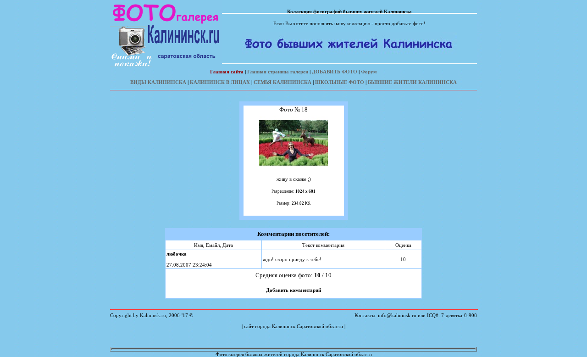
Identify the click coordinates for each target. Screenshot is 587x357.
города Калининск (275, 326)
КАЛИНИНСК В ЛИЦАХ (220, 82)
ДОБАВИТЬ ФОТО (334, 71)
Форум (369, 71)
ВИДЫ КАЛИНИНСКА (158, 82)
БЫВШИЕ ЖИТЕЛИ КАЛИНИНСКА (412, 82)
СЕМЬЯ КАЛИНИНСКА (282, 82)
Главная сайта (227, 71)
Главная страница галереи (277, 71)
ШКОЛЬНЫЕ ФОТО (339, 82)
